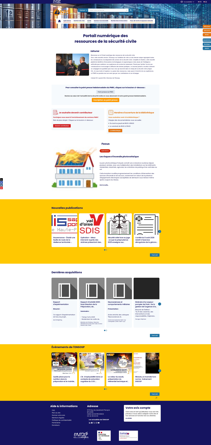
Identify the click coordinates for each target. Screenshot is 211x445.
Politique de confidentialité (61, 420)
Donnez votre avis (58, 415)
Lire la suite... (104, 185)
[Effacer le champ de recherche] (126, 10)
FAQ (53, 410)
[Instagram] (96, 423)
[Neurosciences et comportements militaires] (119, 303)
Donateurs (56, 425)
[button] (104, 250)
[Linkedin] (90, 423)
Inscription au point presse (105, 100)
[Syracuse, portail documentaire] (62, 11)
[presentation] (159, 231)
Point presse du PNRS (105, 92)
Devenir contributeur (62, 126)
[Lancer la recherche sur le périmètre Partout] (130, 10)
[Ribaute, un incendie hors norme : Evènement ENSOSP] (146, 369)
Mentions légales (58, 418)
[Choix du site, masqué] (192, 1)
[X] (94, 423)
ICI (92, 71)
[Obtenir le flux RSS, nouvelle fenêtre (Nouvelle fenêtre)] (157, 398)
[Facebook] (92, 423)
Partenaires (56, 423)
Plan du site (56, 413)
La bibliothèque (115, 131)
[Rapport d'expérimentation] (64, 303)
